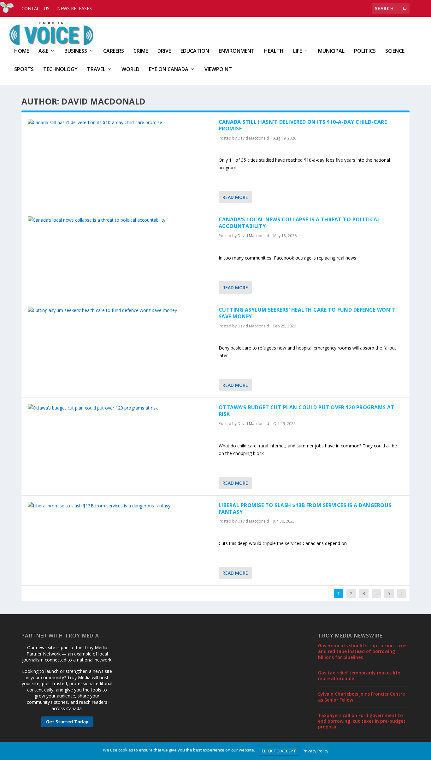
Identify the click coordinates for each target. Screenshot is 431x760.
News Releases (74, 8)
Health (274, 51)
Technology (60, 70)
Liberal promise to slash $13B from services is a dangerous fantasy (305, 508)
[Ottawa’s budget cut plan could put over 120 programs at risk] (120, 408)
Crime (140, 51)
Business (75, 51)
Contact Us (35, 8)
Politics (365, 51)
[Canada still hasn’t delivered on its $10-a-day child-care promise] (120, 122)
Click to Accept (279, 751)
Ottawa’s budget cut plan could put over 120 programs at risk (307, 410)
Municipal (331, 51)
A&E (43, 51)
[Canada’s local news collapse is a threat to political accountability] (120, 220)
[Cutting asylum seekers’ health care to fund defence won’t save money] (120, 310)
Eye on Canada (168, 70)
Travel (96, 70)
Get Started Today (67, 722)
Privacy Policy (315, 751)
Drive (164, 51)
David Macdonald (253, 138)
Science (394, 51)
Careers (113, 51)
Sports (24, 70)
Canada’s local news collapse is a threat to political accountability (300, 223)
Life (297, 51)
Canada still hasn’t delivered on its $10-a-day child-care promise (303, 125)
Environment (237, 51)
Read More (235, 197)
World (130, 70)
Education (194, 51)
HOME (21, 51)
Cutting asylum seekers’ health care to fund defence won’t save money (307, 313)
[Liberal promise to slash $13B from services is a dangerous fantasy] (120, 506)
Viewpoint (218, 70)
